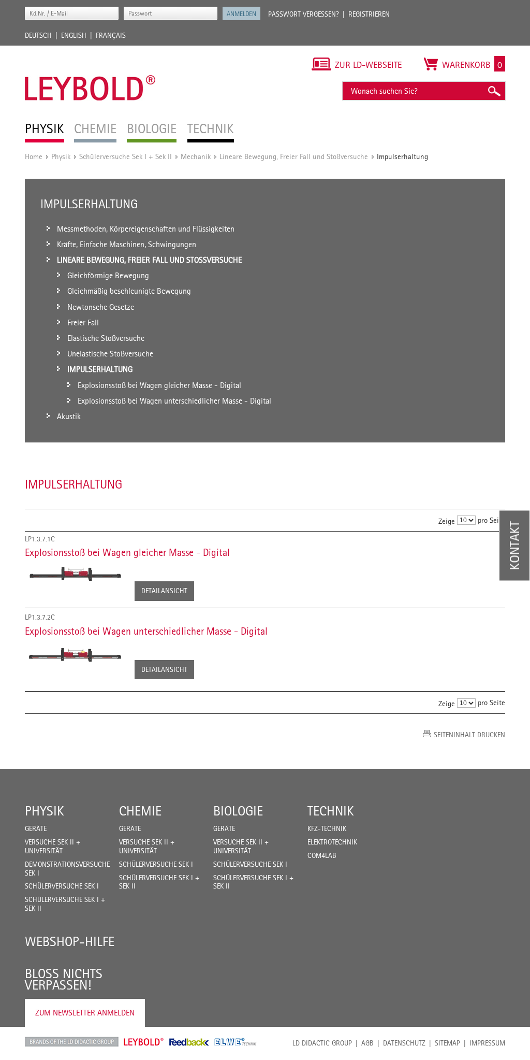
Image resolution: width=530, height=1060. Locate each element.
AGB (367, 1043)
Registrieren (369, 14)
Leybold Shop (144, 1042)
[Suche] (493, 91)
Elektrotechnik (332, 842)
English (73, 35)
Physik (60, 156)
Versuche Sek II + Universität (52, 846)
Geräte (36, 828)
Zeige (446, 520)
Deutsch (38, 35)
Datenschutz (404, 1043)
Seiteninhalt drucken (469, 734)
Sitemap (447, 1043)
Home (33, 156)
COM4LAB (321, 855)
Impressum (487, 1043)
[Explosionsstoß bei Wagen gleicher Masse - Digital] (74, 574)
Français (111, 35)
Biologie (238, 811)
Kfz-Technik (326, 828)
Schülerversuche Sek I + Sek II (125, 156)
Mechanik (196, 156)
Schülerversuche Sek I (62, 886)
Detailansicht (164, 590)
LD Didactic (72, 1042)
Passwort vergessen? (303, 14)
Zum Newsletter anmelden (85, 1013)
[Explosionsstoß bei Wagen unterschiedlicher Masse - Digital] (74, 655)
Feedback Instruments (189, 1042)
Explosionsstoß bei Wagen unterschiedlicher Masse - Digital (146, 631)
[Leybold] (90, 51)
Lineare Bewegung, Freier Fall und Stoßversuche (293, 156)
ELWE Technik (235, 1042)
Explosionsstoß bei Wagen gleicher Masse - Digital (127, 552)
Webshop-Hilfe (69, 941)
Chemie (140, 811)
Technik (330, 811)
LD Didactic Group (322, 1043)
